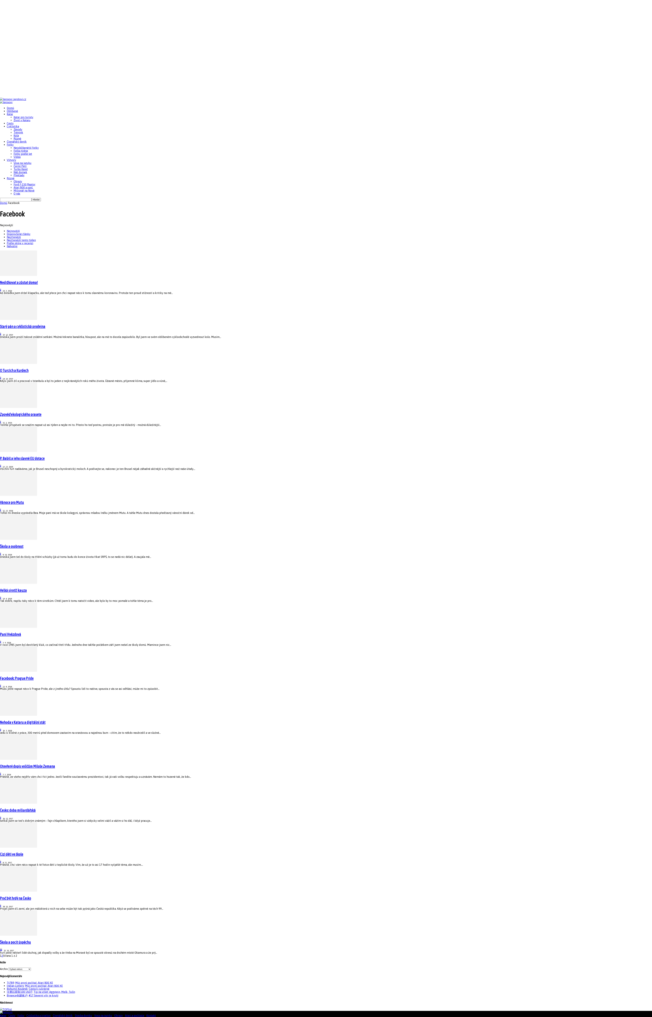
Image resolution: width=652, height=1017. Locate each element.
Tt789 (10, 982)
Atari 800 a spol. (23, 187)
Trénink (18, 132)
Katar (10, 114)
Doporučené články (18, 234)
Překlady (19, 175)
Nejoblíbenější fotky (26, 147)
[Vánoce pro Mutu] (18, 494)
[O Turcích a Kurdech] (18, 362)
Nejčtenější (14, 237)
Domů (10, 108)
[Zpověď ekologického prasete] (18, 406)
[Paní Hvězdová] (18, 626)
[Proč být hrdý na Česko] (18, 890)
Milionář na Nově (24, 190)
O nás (17, 193)
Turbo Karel (21, 169)
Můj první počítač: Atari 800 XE (34, 982)
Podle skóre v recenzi (20, 243)
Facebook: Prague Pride (17, 678)
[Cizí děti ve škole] (18, 846)
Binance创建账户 (17, 995)
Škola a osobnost (11, 546)
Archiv (4, 968)
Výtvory (11, 159)
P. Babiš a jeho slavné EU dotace (22, 458)
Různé (17, 138)
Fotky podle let (23, 153)
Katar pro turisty (23, 117)
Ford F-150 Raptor (24, 184)
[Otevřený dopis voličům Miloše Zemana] (18, 758)
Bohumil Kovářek (17, 988)
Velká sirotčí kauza (13, 590)
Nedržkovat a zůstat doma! (19, 282)
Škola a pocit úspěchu (15, 942)
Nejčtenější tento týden (21, 240)
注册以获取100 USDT (19, 991)
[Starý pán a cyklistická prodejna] (18, 318)
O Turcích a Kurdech (14, 370)
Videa (17, 156)
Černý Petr (20, 166)
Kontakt (151, 1015)
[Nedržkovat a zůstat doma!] (18, 274)
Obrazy (18, 181)
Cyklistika (13, 126)
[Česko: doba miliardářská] (18, 802)
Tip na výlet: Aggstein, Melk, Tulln (54, 991)
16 (1, 950)
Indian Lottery (15, 985)
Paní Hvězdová (10, 634)
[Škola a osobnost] (18, 538)
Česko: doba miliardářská (18, 810)
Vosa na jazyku (22, 163)
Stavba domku (83, 1015)
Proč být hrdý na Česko (15, 898)
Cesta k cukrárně (39, 988)
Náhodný (12, 246)
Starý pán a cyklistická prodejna (22, 326)
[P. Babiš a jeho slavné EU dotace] (18, 450)
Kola (16, 135)
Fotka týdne (21, 150)
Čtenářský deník (17, 141)
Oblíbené (12, 111)
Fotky (10, 144)
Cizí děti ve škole (11, 854)
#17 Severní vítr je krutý (43, 995)
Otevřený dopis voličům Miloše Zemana (27, 766)
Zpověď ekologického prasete (20, 414)
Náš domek (20, 172)
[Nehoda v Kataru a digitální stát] (18, 714)
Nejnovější (13, 230)
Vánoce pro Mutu (12, 502)
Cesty (10, 123)
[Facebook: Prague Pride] (18, 670)
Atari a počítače (134, 1015)
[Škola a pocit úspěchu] (18, 934)
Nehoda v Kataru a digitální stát (23, 722)
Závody (18, 129)
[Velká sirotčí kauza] (18, 582)
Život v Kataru (22, 120)
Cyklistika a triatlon (38, 1015)
